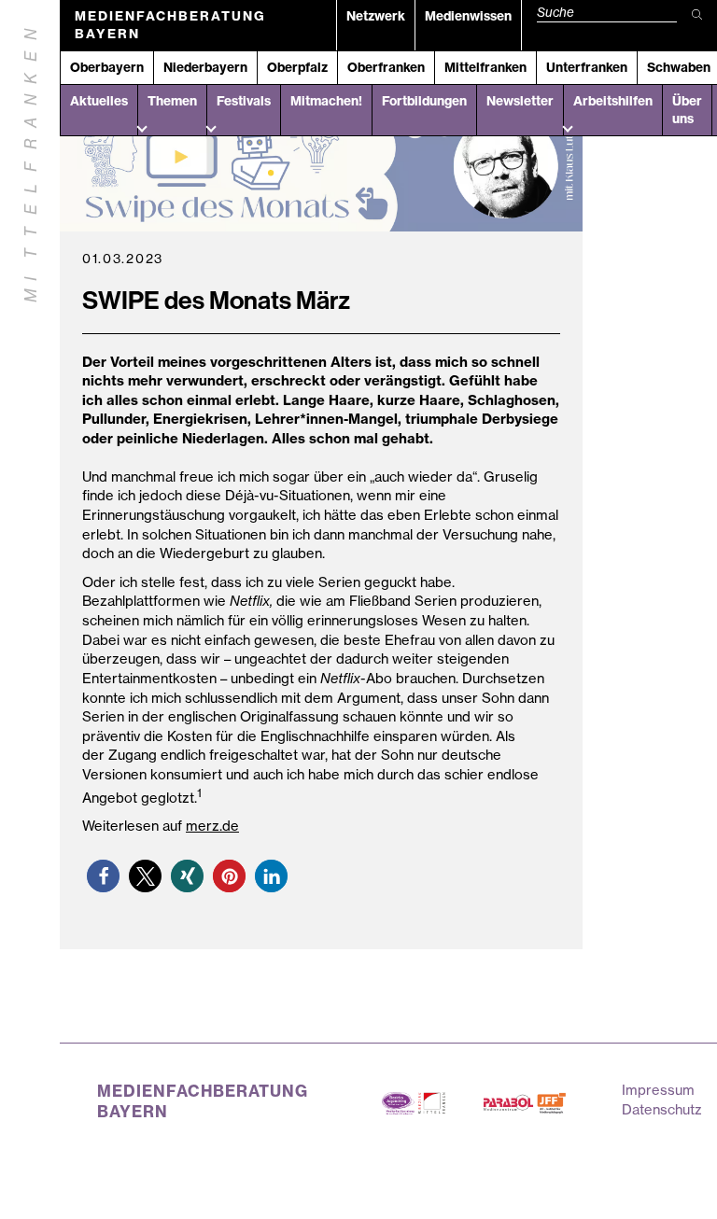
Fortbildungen (424, 100)
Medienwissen (468, 15)
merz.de (212, 825)
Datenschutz (662, 1109)
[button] (103, 876)
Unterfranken (586, 67)
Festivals (244, 100)
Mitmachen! (326, 100)
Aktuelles (99, 100)
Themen (172, 100)
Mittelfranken (485, 67)
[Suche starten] (697, 15)
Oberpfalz (297, 67)
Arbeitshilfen (613, 100)
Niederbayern (205, 67)
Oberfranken (386, 67)
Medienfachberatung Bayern (170, 24)
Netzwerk (375, 15)
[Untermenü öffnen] (142, 126)
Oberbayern (107, 67)
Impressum (658, 1090)
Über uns (687, 109)
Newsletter (520, 100)
